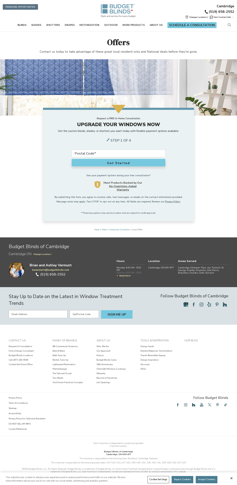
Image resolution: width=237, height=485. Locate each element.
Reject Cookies (182, 479)
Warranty (100, 373)
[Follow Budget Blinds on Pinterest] (217, 304)
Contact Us (17, 340)
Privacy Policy (172, 201)
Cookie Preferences (18, 429)
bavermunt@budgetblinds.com (50, 270)
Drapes (70, 25)
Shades (36, 25)
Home (96, 229)
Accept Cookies (206, 479)
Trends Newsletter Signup (153, 355)
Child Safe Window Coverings (111, 369)
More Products (133, 25)
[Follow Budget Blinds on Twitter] (209, 405)
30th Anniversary (104, 364)
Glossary (145, 364)
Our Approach (103, 350)
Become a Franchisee (106, 378)
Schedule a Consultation (192, 25)
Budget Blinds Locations (21, 355)
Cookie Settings (158, 479)
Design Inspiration (150, 360)
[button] (196, 17)
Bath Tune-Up (59, 355)
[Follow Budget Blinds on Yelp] (209, 304)
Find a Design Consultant (21, 350)
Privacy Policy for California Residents (27, 418)
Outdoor (111, 25)
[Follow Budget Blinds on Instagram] (201, 304)
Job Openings (103, 382)
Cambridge (225, 6)
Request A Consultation (20, 346)
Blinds (22, 25)
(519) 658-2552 (221, 11)
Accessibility (15, 413)
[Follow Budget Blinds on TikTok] (225, 405)
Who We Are (102, 346)
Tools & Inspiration (155, 340)
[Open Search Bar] (229, 25)
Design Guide (147, 346)
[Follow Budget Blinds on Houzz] (224, 304)
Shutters (53, 25)
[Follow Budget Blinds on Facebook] (193, 304)
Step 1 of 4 (121, 140)
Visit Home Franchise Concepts (68, 382)
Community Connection (119, 229)
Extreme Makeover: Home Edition (156, 350)
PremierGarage (60, 369)
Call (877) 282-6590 (18, 360)
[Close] (231, 478)
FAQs (143, 369)
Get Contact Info (222, 17)
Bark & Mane (59, 350)
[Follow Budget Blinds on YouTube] (201, 405)
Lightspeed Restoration (64, 364)
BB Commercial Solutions (65, 346)
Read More (125, 275)
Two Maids (58, 378)
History (100, 355)
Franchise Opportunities (20, 7)
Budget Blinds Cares (106, 360)
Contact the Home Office (20, 364)
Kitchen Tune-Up (60, 360)
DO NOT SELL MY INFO (20, 423)
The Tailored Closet (62, 373)
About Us (156, 25)
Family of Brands (65, 340)
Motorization (89, 25)
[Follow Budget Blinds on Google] (185, 304)
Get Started (118, 163)
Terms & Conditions (18, 403)
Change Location (42, 254)
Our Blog (191, 340)
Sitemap (13, 408)
